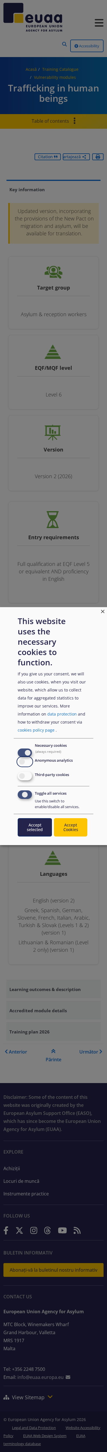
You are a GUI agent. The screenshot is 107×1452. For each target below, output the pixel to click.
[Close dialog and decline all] (102, 610)
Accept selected (35, 827)
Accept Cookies (70, 827)
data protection (62, 714)
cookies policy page (36, 730)
